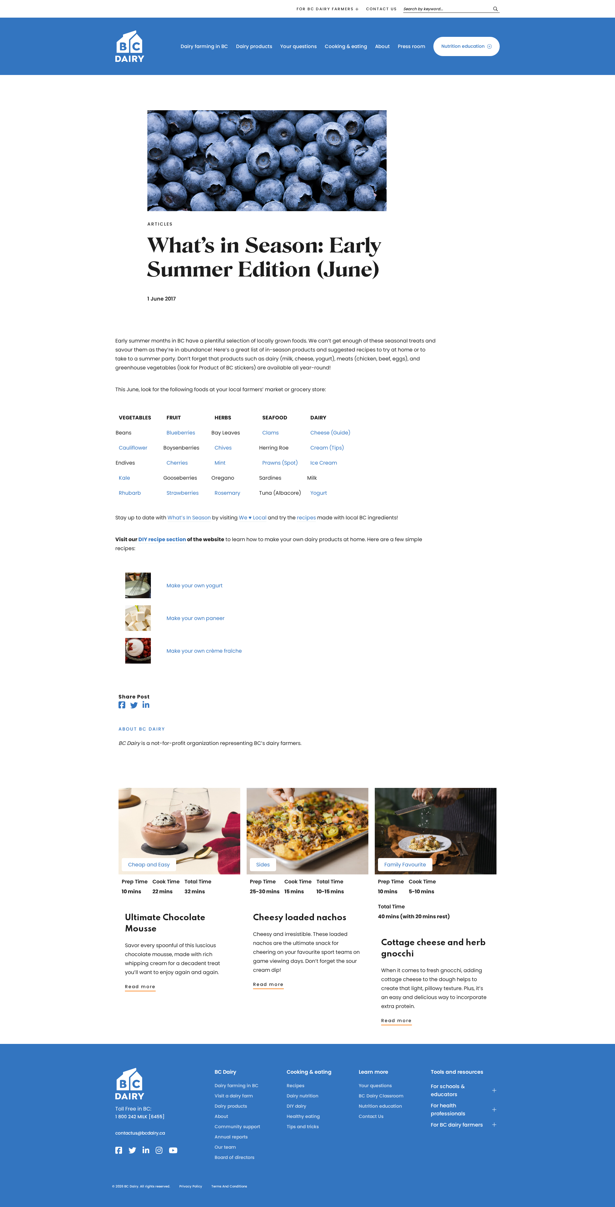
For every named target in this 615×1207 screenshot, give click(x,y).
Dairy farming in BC (204, 46)
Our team (225, 1147)
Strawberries (183, 493)
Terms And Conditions (229, 1186)
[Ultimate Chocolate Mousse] (179, 871)
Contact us (381, 9)
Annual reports (231, 1137)
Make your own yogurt (195, 585)
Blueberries (181, 432)
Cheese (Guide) (330, 432)
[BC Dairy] (129, 59)
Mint (220, 463)
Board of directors (234, 1157)
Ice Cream (323, 463)
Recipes (295, 1085)
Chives (223, 447)
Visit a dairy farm (234, 1096)
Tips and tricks (303, 1126)
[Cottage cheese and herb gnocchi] (435, 871)
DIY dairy (296, 1106)
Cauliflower (133, 447)
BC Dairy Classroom (381, 1096)
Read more (140, 986)
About (382, 46)
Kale (124, 478)
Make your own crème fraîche (204, 651)
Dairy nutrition (302, 1096)
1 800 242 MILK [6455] (140, 1116)
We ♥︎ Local (252, 517)
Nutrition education (463, 46)
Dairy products (254, 46)
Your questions (298, 46)
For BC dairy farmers (325, 9)
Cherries (177, 463)
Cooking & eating (346, 46)
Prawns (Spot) (280, 463)
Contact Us (371, 1116)
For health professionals (448, 1109)
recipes (306, 517)
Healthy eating (303, 1116)
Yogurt (318, 493)
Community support (237, 1126)
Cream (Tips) (327, 447)
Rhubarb (130, 493)
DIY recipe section (162, 539)
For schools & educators (448, 1090)
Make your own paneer (196, 618)
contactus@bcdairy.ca (140, 1133)
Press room (411, 46)
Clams (270, 432)
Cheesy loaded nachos (299, 918)
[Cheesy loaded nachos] (307, 871)
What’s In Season (189, 517)
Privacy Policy (190, 1186)
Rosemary (227, 493)
